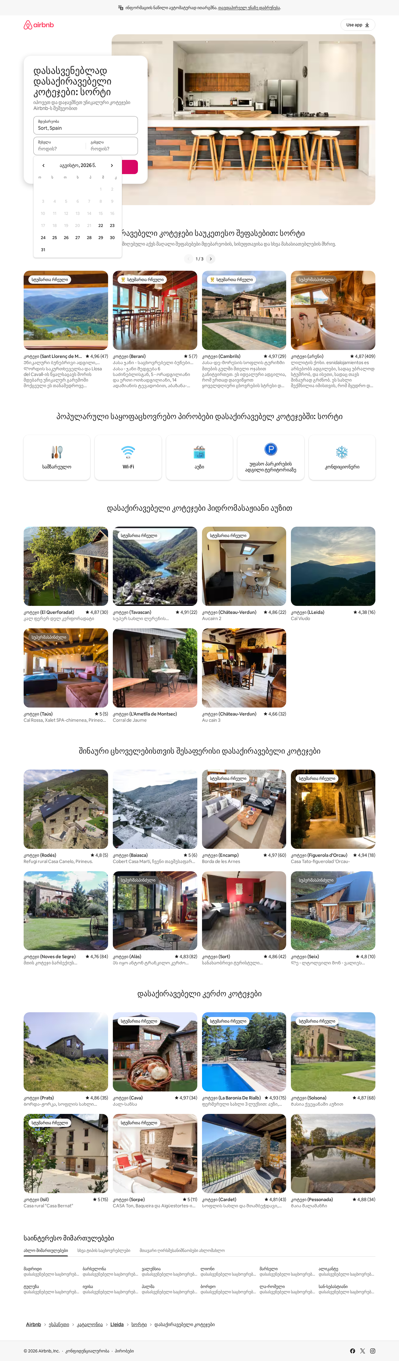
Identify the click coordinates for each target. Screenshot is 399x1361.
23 (112, 225)
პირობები (124, 1351)
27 (77, 237)
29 (100, 237)
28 (89, 237)
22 (100, 225)
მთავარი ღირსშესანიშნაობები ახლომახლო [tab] (182, 1250)
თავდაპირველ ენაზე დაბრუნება (249, 7)
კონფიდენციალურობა (87, 1351)
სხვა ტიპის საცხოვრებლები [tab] (103, 1250)
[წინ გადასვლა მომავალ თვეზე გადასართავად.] (111, 165)
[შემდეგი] (210, 259)
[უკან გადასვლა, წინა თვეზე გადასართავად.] (43, 165)
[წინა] (188, 259)
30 (112, 237)
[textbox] (59, 148)
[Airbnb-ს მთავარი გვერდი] (39, 24)
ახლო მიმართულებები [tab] (46, 1250)
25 (54, 237)
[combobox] (85, 128)
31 (43, 249)
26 (66, 237)
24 (43, 237)
